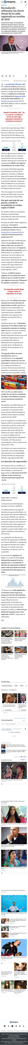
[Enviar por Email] (13, 76)
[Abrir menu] (2, 2)
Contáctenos (17, 1031)
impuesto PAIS (20, 96)
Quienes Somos (10, 1031)
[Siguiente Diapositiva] (26, 702)
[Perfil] (14, 1022)
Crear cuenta (23, 718)
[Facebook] (4, 1026)
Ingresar (21, 1)
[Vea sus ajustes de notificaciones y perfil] (25, 1)
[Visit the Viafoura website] (24, 756)
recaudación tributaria (13, 84)
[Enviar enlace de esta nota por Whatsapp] (10, 76)
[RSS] (19, 1026)
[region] (14, 738)
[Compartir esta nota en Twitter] (6, 76)
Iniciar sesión (17, 718)
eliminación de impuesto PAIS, (11, 232)
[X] (8, 1026)
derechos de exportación (9, 101)
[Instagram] (16, 1026)
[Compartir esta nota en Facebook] (2, 76)
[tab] (6, 729)
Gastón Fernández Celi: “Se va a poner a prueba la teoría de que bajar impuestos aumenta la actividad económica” (14, 117)
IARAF (22, 685)
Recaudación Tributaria (7, 685)
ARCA (16, 685)
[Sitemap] (23, 1026)
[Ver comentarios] (26, 5)
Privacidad (22, 1031)
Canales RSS (3, 1031)
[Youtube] (12, 1026)
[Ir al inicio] (10, 2)
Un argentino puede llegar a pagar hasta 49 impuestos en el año (14, 291)
